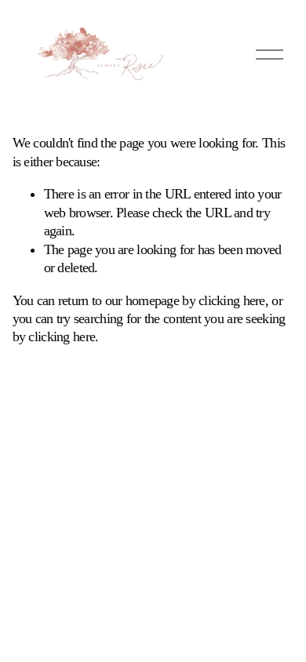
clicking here (232, 300)
